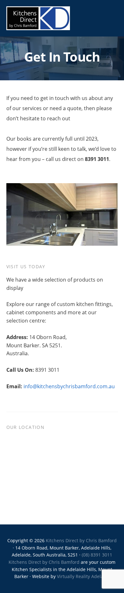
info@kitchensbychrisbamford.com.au (69, 386)
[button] (114, 18)
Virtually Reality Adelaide (83, 576)
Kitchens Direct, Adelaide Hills (38, 18)
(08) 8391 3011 (97, 555)
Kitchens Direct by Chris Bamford (81, 540)
